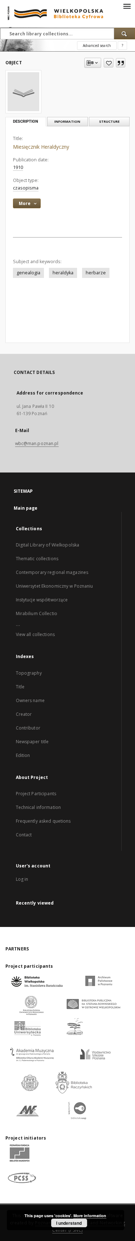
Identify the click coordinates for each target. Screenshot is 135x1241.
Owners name (30, 700)
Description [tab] (25, 121)
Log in (22, 879)
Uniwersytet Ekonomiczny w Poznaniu (54, 586)
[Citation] (120, 63)
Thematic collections (37, 559)
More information (89, 1215)
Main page (26, 508)
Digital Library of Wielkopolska (48, 545)
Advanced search (97, 45)
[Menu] (126, 6)
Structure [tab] (109, 121)
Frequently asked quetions (43, 821)
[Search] (124, 33)
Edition (23, 755)
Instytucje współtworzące (42, 600)
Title (20, 687)
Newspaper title (32, 742)
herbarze (96, 273)
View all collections (35, 634)
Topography (29, 673)
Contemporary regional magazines (52, 572)
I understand (69, 1223)
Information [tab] (67, 121)
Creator (24, 714)
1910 (18, 167)
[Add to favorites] (108, 63)
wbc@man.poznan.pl (37, 443)
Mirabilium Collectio (36, 613)
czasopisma (26, 188)
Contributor (28, 728)
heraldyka (63, 273)
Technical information (38, 807)
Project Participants (36, 794)
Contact (24, 835)
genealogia (28, 273)
